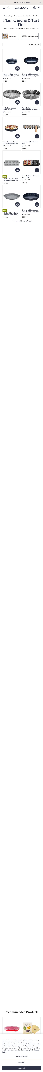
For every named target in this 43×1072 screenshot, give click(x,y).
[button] (6, 2)
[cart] (39, 8)
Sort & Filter (33, 45)
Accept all (21, 1068)
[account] (34, 8)
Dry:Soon (27, 2)
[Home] (5, 16)
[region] (21, 1053)
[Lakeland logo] (21, 8)
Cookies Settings (21, 1056)
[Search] (8, 8)
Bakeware (17, 16)
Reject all (21, 1062)
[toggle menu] (4, 8)
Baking (10, 16)
